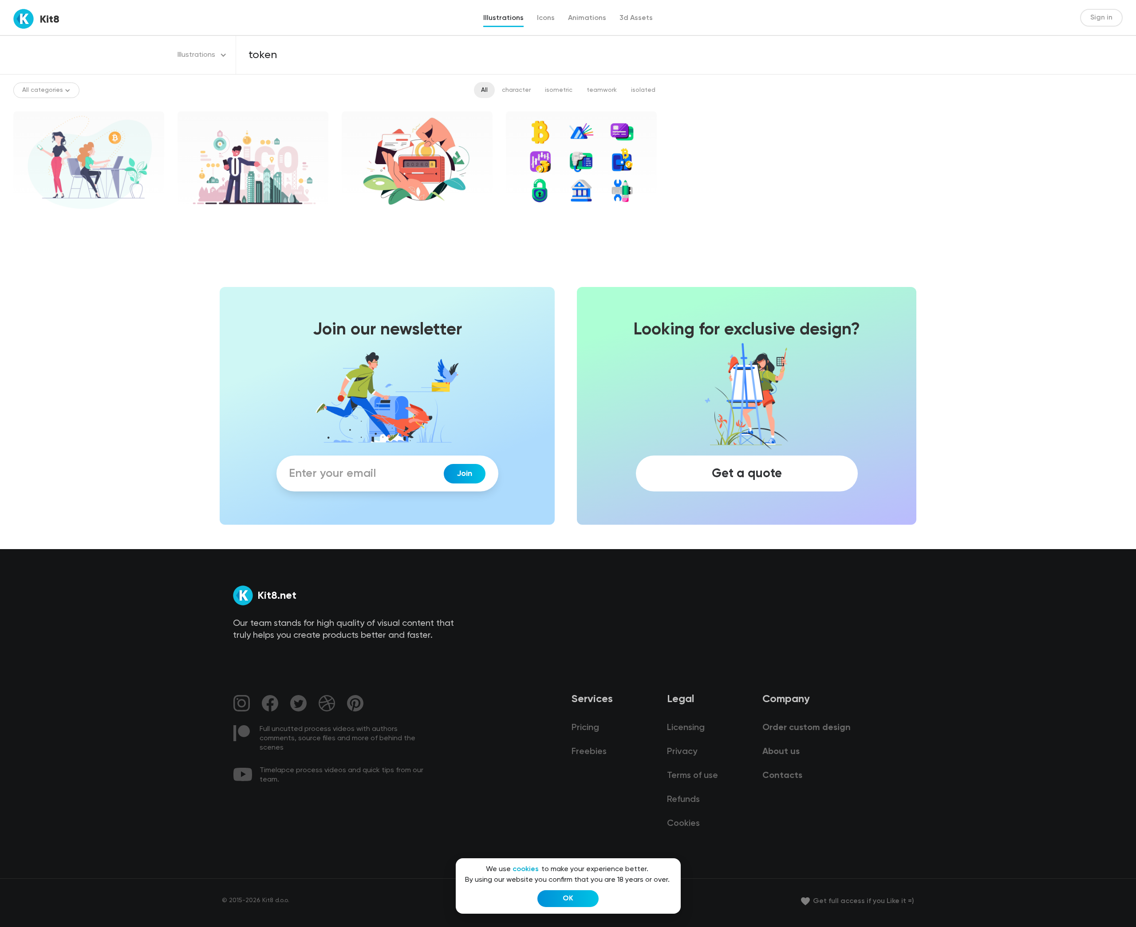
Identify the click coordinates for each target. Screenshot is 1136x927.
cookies (526, 869)
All (484, 90)
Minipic (523, 219)
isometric (558, 90)
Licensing (686, 727)
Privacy (682, 751)
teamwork (602, 90)
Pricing (585, 727)
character (516, 90)
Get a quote (747, 473)
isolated (643, 90)
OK (568, 898)
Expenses (363, 219)
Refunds (683, 799)
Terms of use (692, 775)
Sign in (1101, 17)
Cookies (683, 823)
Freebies (589, 751)
